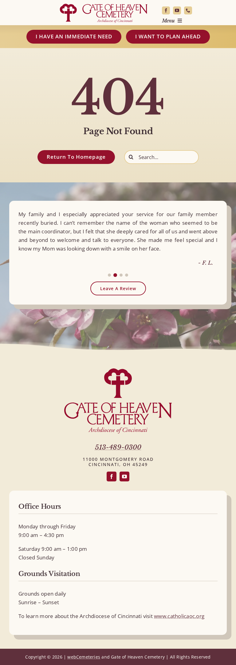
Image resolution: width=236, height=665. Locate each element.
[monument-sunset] (103, 4)
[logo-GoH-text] (118, 405)
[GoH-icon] (118, 371)
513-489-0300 (118, 447)
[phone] (188, 10)
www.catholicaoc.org (179, 616)
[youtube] (177, 10)
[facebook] (166, 10)
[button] (109, 275)
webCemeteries (83, 657)
